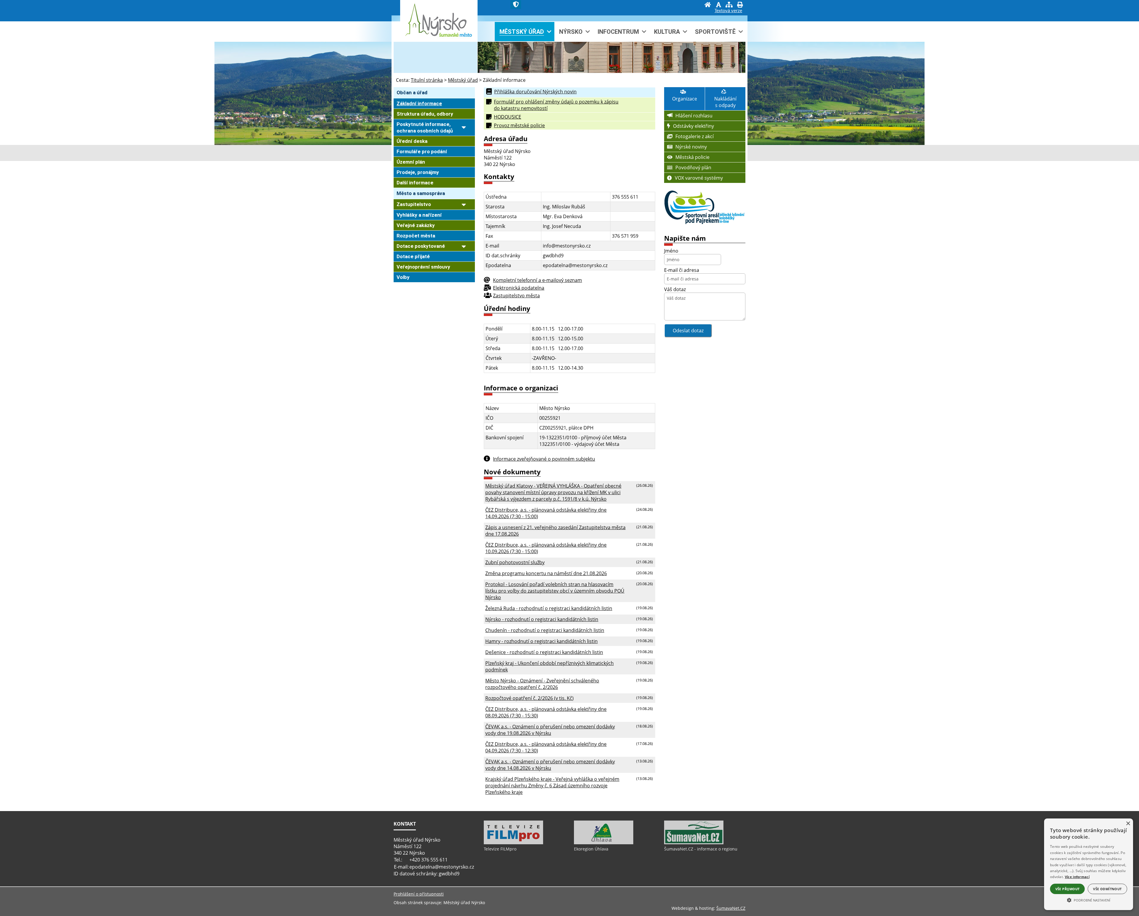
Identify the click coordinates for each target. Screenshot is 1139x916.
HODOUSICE (507, 117)
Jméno (671, 251)
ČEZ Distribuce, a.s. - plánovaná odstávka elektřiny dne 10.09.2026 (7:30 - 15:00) (546, 548)
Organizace (684, 98)
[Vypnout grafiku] (718, 5)
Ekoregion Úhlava (591, 849)
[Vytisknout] (739, 5)
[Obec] (450, 25)
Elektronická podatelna (518, 288)
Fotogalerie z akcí (694, 136)
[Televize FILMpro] (513, 843)
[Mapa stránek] (729, 5)
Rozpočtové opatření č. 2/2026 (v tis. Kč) (529, 698)
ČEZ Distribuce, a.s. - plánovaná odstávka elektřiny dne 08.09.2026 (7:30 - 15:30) (546, 712)
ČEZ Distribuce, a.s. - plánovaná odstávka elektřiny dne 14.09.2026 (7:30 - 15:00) (546, 513)
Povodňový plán (693, 167)
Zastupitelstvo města (516, 295)
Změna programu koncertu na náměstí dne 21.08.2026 (546, 573)
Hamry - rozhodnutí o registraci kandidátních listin (541, 641)
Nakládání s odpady (725, 101)
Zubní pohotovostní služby (515, 562)
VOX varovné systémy (699, 178)
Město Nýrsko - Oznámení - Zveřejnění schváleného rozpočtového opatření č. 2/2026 (542, 683)
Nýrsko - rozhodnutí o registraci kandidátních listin (541, 619)
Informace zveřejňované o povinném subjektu (544, 459)
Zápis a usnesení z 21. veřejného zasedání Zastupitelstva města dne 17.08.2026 (555, 530)
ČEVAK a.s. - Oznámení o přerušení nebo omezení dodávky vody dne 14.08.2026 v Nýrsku (550, 764)
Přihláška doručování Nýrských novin (535, 91)
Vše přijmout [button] (1067, 889)
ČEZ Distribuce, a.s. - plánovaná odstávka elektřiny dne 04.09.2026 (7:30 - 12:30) (546, 747)
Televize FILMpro (500, 849)
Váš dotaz (675, 289)
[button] (1088, 899)
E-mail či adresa (681, 270)
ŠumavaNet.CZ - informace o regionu (700, 849)
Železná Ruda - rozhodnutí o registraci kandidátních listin (548, 608)
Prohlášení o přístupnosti (419, 894)
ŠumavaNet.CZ (730, 908)
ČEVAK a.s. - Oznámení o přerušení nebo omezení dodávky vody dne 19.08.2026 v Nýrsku (550, 729)
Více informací (1077, 876)
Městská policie (692, 157)
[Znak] (515, 4)
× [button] (1128, 823)
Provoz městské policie (519, 125)
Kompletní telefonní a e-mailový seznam (537, 280)
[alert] (1088, 864)
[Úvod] (707, 5)
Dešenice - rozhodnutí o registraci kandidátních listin (544, 652)
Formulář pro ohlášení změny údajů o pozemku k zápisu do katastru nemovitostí (556, 104)
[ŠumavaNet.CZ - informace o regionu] (693, 843)
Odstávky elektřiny (693, 126)
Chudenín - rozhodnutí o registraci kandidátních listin (544, 630)
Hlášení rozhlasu (693, 115)
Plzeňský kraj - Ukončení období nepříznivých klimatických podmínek (549, 666)
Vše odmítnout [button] (1107, 889)
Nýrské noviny (691, 146)
